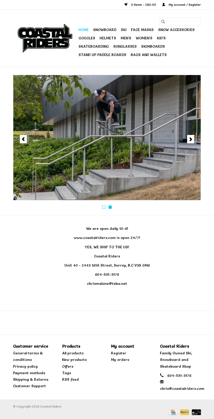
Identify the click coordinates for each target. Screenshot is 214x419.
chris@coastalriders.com (182, 388)
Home (84, 29)
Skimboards (153, 46)
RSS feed (70, 379)
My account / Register (184, 5)
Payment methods (29, 373)
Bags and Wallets (149, 54)
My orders (120, 359)
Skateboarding (94, 46)
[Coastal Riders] (45, 38)
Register (118, 353)
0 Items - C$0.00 (143, 5)
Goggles (87, 38)
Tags (66, 373)
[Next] (190, 139)
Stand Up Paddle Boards (102, 54)
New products (74, 359)
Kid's (161, 38)
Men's (126, 38)
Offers (67, 366)
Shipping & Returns (30, 379)
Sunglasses (125, 46)
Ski (124, 29)
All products (73, 353)
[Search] (163, 21)
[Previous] (23, 139)
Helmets (108, 38)
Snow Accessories (176, 29)
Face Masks (142, 29)
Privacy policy (25, 366)
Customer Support (29, 386)
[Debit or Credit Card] (195, 411)
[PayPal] (184, 411)
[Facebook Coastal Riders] (102, 322)
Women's (144, 38)
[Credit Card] (172, 411)
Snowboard (104, 29)
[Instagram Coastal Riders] (112, 322)
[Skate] (107, 137)
